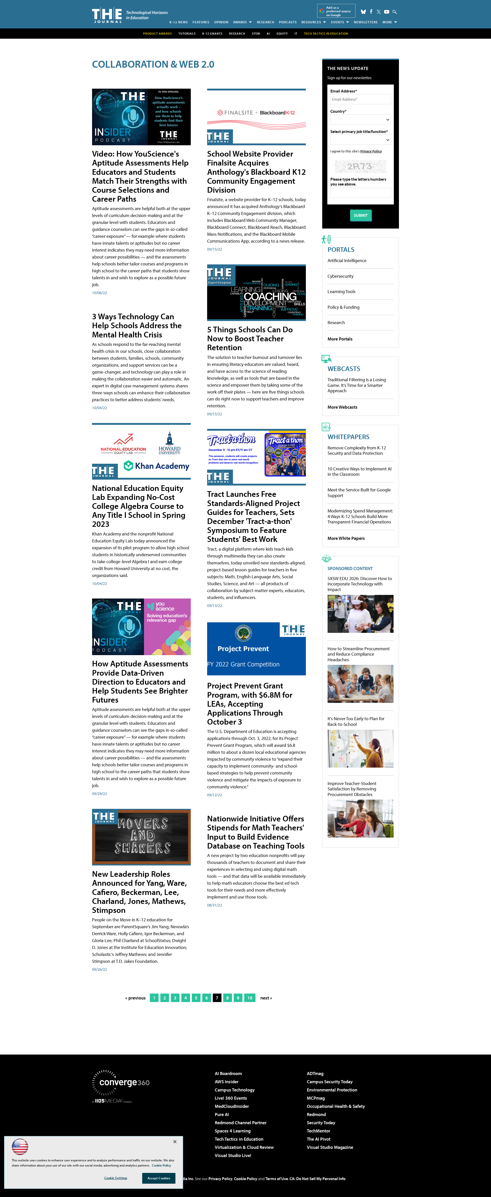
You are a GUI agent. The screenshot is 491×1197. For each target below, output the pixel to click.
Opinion (221, 22)
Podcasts (288, 22)
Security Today (321, 1123)
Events (337, 22)
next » (266, 998)
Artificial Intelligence (347, 260)
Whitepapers (349, 436)
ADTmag (315, 1073)
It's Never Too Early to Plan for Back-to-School (356, 721)
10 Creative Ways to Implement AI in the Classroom (360, 471)
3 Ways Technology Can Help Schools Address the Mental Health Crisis (137, 325)
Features (201, 22)
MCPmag (316, 1098)
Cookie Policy (245, 1178)
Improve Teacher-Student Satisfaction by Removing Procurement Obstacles (352, 789)
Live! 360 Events (231, 1098)
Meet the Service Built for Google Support (359, 492)
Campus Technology (235, 1090)
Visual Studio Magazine (330, 1147)
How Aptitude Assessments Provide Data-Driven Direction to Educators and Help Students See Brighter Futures (140, 681)
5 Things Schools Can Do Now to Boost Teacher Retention (250, 338)
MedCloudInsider (232, 1106)
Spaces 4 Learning (233, 1131)
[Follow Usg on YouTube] (386, 11)
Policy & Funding (344, 307)
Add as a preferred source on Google (338, 11)
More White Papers (346, 538)
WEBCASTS (344, 368)
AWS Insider (226, 1082)
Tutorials (187, 33)
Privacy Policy (371, 151)
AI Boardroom (228, 1073)
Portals (341, 249)
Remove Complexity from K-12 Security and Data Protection (357, 450)
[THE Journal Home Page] (130, 15)
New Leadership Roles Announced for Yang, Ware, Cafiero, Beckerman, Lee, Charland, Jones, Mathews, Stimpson (139, 892)
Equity (282, 33)
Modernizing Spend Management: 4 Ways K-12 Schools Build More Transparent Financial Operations (360, 516)
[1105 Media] (122, 1129)
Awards (240, 22)
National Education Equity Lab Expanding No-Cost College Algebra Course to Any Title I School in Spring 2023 (138, 506)
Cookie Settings (115, 1178)
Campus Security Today (330, 1082)
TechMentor (318, 1131)
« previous (135, 998)
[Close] (175, 1141)
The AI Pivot (318, 1139)
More (387, 22)
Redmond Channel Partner (240, 1123)
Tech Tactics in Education (239, 1139)
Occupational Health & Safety (336, 1106)
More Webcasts (343, 407)
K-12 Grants (212, 33)
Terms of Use (276, 1178)
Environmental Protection (332, 1090)
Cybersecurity (340, 276)
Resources (311, 22)
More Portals (340, 339)
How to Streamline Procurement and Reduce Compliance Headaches (359, 654)
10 (249, 998)
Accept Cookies (159, 1178)
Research (265, 22)
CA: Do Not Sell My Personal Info (317, 1178)
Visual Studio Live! (233, 1155)
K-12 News (179, 22)
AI (268, 33)
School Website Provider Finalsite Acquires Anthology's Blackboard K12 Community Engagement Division (256, 171)
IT (296, 33)
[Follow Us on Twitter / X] (379, 12)
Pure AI (222, 1114)
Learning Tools (341, 291)
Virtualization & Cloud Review (244, 1147)
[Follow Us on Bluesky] (363, 11)
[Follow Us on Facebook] (371, 11)
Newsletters (366, 22)
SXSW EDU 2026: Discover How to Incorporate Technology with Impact (360, 584)
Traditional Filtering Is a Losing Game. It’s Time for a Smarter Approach (357, 385)
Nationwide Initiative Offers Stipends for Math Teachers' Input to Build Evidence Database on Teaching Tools (256, 832)
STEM (256, 33)
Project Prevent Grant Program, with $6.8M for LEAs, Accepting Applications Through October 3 (249, 703)
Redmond (316, 1114)
